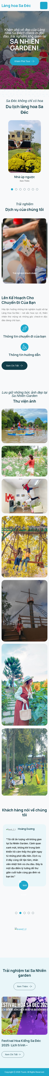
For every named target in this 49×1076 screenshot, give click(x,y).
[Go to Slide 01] (16, 913)
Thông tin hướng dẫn (24, 354)
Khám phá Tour (22, 61)
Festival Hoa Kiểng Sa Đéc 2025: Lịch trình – (21, 1042)
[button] (12, 189)
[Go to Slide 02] (20, 913)
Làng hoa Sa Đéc (16, 5)
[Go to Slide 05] (33, 913)
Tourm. (24, 1072)
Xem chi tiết (12, 365)
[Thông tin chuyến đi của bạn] (24, 328)
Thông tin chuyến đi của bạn (24, 336)
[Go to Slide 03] (25, 913)
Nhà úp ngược (24, 177)
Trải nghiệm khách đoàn (24, 273)
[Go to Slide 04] (29, 913)
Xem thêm (24, 181)
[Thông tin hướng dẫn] (24, 347)
